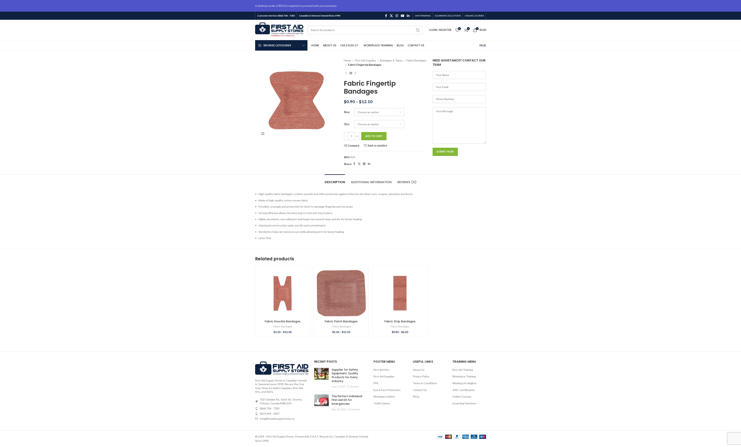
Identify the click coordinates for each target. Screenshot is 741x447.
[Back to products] (351, 73)
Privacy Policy (421, 376)
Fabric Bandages (416, 60)
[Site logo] (279, 29)
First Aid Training (462, 369)
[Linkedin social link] (408, 16)
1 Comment (352, 386)
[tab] (335, 180)
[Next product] (355, 73)
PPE (376, 383)
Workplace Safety (384, 396)
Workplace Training (464, 376)
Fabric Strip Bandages (400, 321)
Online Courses (461, 396)
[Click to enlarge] (263, 133)
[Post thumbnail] (321, 378)
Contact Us (420, 390)
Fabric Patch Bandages (341, 321)
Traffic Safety (382, 403)
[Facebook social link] (386, 16)
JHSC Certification (463, 390)
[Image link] (282, 367)
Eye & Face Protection (387, 390)
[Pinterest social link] (364, 164)
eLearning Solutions (464, 403)
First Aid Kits (381, 369)
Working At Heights (464, 383)
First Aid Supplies (365, 60)
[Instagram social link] (396, 16)
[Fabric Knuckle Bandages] (282, 293)
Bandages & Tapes (391, 60)
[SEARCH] (417, 30)
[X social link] (391, 16)
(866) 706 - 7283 (270, 408)
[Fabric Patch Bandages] (341, 293)
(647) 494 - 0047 (270, 413)
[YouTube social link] (402, 16)
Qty (346, 124)
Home (347, 60)
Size (346, 112)
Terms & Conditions (425, 383)
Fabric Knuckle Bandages (282, 321)
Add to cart (374, 136)
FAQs (416, 396)
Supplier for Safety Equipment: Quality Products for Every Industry (345, 375)
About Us (418, 369)
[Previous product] (346, 73)
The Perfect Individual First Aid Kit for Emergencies (347, 400)
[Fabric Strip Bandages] (399, 293)
